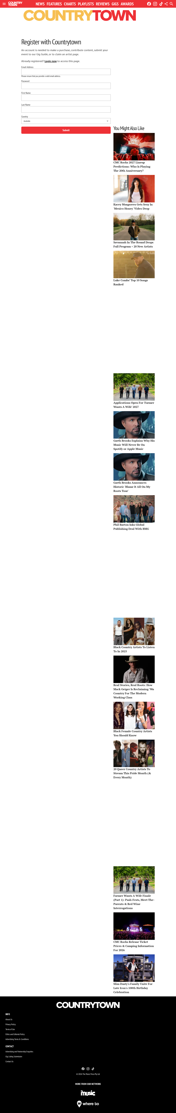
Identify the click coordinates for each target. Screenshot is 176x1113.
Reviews (102, 4)
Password (25, 81)
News (40, 4)
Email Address (27, 67)
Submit (66, 130)
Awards (127, 4)
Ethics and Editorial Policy (15, 1034)
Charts (70, 4)
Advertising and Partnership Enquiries (19, 1051)
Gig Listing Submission (14, 1056)
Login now (51, 61)
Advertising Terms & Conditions (17, 1039)
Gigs (115, 4)
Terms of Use (10, 1029)
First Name (26, 93)
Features (54, 4)
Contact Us (9, 1061)
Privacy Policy (11, 1024)
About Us (9, 1019)
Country (24, 116)
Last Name (25, 105)
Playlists (86, 4)
